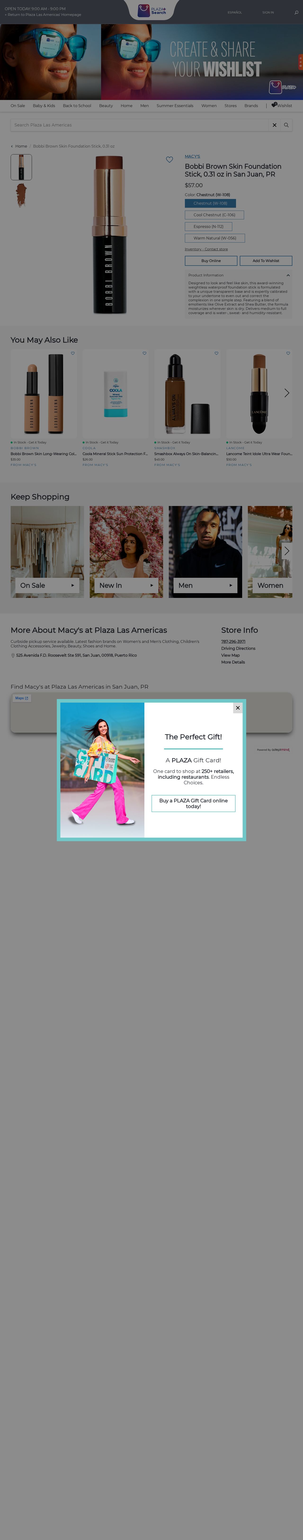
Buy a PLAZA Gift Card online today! (193, 803)
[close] (238, 708)
